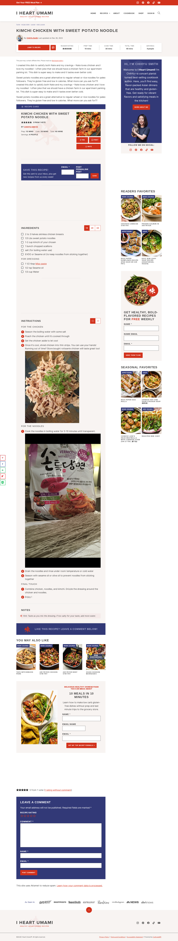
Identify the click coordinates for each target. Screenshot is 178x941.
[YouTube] (159, 2)
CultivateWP (157, 937)
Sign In (150, 13)
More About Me (141, 107)
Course (33, 24)
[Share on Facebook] (2, 464)
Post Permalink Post (82, 169)
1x (87, 228)
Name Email (131, 334)
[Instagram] (137, 2)
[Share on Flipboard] (2, 476)
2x (92, 228)
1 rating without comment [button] (58, 790)
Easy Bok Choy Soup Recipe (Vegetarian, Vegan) (149, 261)
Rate (90, 146)
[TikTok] (153, 2)
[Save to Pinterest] (2, 458)
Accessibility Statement (135, 937)
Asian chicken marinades (93, 673)
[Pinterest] (143, 2)
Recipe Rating (28, 812)
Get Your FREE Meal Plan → (29, 2)
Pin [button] (83, 140)
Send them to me (133, 355)
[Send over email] (2, 470)
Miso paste (41, 263)
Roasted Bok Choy (151, 436)
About (116, 13)
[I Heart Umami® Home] (34, 13)
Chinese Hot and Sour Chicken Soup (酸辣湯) (151, 401)
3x (98, 228)
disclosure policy (57, 61)
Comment (27, 821)
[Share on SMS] (2, 482)
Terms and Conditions (118, 937)
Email (65, 167)
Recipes (104, 13)
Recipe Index (25, 24)
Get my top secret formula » (81, 745)
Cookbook (129, 13)
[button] (63, 49)
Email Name (69, 724)
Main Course (41, 24)
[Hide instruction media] (98, 321)
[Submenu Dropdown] (110, 13)
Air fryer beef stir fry (70, 673)
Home (93, 13)
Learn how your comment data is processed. (80, 885)
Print (96, 140)
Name (66, 714)
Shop (141, 13)
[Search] (159, 13)
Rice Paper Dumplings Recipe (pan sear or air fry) (129, 261)
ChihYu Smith (32, 38)
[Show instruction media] (92, 321)
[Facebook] (148, 2)
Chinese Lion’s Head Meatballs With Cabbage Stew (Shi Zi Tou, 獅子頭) (130, 438)
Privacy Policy (104, 937)
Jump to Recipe (34, 47)
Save (95, 176)
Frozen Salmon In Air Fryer (150, 224)
